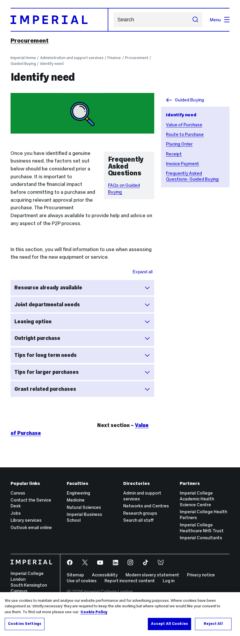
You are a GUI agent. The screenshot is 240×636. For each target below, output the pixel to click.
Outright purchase (37, 338)
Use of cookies (82, 580)
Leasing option (33, 321)
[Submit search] (195, 19)
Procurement (30, 40)
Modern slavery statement (152, 575)
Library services (26, 520)
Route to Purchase (185, 134)
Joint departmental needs (47, 304)
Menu (215, 20)
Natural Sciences (84, 507)
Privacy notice (201, 575)
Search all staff (138, 520)
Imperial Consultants (201, 537)
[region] (120, 614)
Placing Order (179, 144)
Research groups (140, 513)
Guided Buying (23, 63)
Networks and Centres (146, 506)
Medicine (76, 500)
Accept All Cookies (169, 623)
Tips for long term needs (45, 355)
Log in (168, 580)
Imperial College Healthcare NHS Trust (202, 527)
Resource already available (48, 287)
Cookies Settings (24, 623)
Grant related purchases (45, 389)
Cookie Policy (93, 612)
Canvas (18, 493)
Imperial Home (23, 57)
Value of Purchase (184, 124)
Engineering (78, 493)
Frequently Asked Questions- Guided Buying (192, 176)
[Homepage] (59, 20)
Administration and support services (72, 57)
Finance (114, 57)
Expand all (142, 271)
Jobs (16, 513)
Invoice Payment (182, 163)
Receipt (174, 154)
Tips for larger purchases (46, 372)
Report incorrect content (129, 580)
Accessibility (105, 575)
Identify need (52, 63)
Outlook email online (31, 527)
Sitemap (75, 575)
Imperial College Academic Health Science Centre (197, 498)
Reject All (213, 623)
